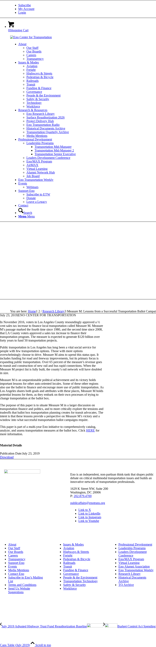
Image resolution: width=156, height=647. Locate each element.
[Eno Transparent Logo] (22, 472)
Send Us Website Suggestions (19, 590)
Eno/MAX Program (131, 559)
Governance (71, 574)
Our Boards (15, 552)
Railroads (69, 563)
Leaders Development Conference (132, 553)
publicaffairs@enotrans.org (87, 503)
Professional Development (135, 544)
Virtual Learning (129, 563)
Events (12, 566)
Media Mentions (18, 570)
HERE (90, 430)
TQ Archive (126, 585)
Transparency (16, 559)
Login (22, 12)
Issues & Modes (73, 544)
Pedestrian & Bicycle (76, 559)
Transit (67, 566)
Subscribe (24, 5)
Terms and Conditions (22, 585)
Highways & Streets (76, 552)
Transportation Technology (80, 581)
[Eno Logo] (31, 37)
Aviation (68, 548)
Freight (67, 555)
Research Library (129, 574)
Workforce (70, 588)
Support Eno (16, 563)
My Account (26, 9)
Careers (13, 555)
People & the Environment (80, 577)
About (12, 544)
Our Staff (14, 548)
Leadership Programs (132, 548)
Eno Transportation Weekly (136, 570)
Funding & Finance (75, 570)
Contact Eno (16, 574)
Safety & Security (74, 585)
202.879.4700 (83, 496)
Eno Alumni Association (134, 566)
